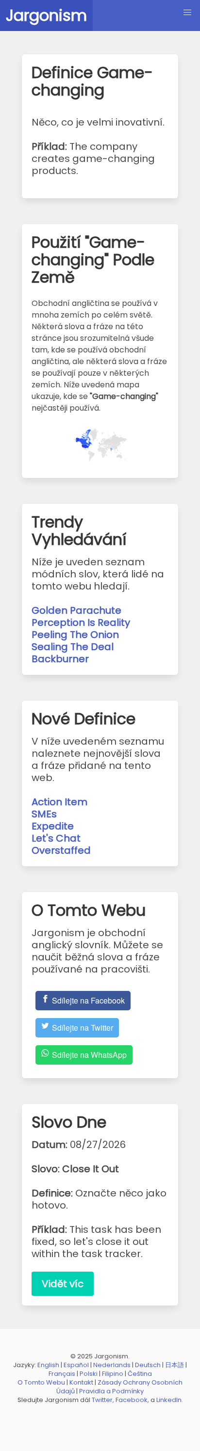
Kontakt (81, 1382)
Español (76, 1365)
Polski (89, 1373)
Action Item (59, 802)
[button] (187, 12)
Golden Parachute (76, 610)
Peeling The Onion (75, 634)
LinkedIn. (169, 1399)
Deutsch (148, 1365)
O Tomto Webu (41, 1382)
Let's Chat (56, 838)
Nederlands (112, 1365)
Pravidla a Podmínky (111, 1391)
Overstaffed (61, 850)
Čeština (140, 1373)
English (48, 1365)
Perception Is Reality (81, 622)
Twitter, (103, 1399)
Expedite (53, 826)
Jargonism (46, 15)
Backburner (60, 659)
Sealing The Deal (73, 647)
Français (62, 1373)
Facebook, (132, 1399)
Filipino (112, 1373)
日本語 (174, 1365)
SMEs (44, 814)
